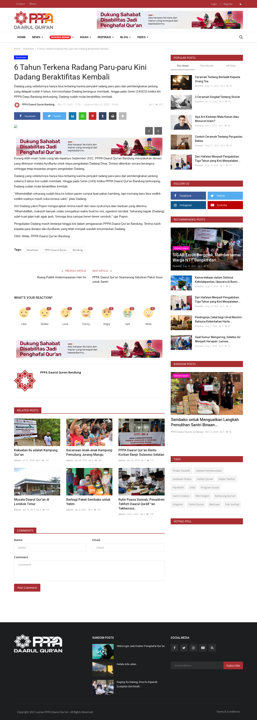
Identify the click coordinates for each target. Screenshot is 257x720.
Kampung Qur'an (225, 496)
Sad (127, 324)
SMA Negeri (202, 496)
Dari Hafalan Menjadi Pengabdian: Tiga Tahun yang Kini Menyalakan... (218, 158)
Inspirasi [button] (105, 37)
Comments (25, 530)
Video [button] (141, 37)
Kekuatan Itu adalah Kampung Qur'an (36, 452)
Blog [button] (124, 37)
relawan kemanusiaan (209, 470)
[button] (61, 37)
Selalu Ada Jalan (126, 664)
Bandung (78, 250)
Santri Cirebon (181, 496)
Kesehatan (28, 48)
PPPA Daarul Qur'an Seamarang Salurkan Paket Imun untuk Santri (127, 280)
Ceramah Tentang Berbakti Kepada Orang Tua (217, 79)
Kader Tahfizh (227, 479)
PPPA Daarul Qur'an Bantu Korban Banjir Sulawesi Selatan (141, 452)
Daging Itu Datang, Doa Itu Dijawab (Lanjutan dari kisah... (137, 684)
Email (96, 540)
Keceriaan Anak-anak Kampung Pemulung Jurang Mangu (89, 452)
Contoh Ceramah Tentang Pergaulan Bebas (218, 138)
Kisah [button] (84, 37)
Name (18, 540)
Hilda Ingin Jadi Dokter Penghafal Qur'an (141, 646)
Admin (17, 460)
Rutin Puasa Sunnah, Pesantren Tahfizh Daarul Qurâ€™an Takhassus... (141, 504)
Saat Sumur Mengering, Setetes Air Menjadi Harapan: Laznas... (218, 339)
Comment (21, 557)
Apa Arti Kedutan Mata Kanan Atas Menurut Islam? (217, 119)
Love (65, 324)
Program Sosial (210, 487)
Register (228, 4)
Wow (148, 324)
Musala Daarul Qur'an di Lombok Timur (31, 502)
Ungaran (178, 504)
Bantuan (214, 504)
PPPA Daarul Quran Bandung (38, 104)
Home (21, 37)
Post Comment (27, 588)
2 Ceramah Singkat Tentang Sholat (217, 97)
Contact (20, 3)
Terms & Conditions (228, 711)
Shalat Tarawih (181, 470)
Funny (86, 324)
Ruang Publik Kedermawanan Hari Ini (61, 277)
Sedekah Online (182, 479)
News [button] (36, 37)
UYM (192, 487)
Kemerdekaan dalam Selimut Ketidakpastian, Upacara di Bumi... (217, 279)
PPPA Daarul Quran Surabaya (187, 431)
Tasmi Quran (196, 504)
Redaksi (199, 85)
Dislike (44, 324)
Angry (106, 324)
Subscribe (233, 665)
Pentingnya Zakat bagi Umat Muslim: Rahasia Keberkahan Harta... (219, 319)
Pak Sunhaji (232, 504)
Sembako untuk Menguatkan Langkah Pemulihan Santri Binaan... (205, 422)
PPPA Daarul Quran (55, 250)
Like (23, 324)
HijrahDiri (178, 487)
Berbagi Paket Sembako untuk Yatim (88, 502)
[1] (241, 4)
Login (214, 4)
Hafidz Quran (205, 479)
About (33, 3)
